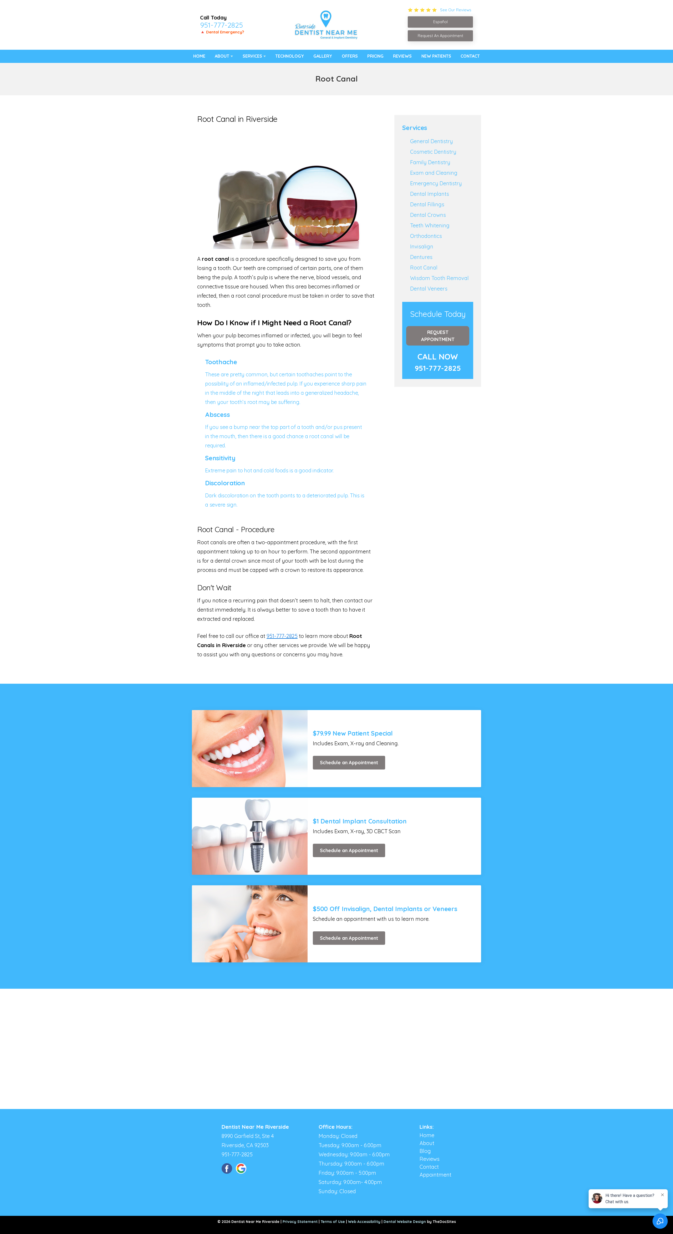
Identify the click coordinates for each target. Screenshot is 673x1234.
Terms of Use (333, 1221)
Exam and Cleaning (433, 172)
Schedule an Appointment (349, 763)
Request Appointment (438, 335)
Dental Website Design (405, 1221)
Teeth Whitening (430, 225)
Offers (350, 56)
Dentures (421, 257)
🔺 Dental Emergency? (222, 31)
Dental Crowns (428, 215)
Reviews (402, 56)
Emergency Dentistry (436, 183)
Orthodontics (426, 236)
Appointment (435, 1174)
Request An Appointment (440, 35)
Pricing (375, 56)
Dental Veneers (428, 288)
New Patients (436, 56)
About (222, 56)
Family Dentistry (430, 162)
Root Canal (423, 267)
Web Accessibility (364, 1221)
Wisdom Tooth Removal (439, 278)
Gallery (322, 56)
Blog (425, 1151)
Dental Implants (429, 194)
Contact (470, 56)
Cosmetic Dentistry (433, 151)
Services (252, 56)
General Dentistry (431, 141)
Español (440, 21)
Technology (289, 56)
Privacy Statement (300, 1221)
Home (199, 56)
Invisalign (421, 246)
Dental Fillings (427, 204)
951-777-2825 (221, 25)
